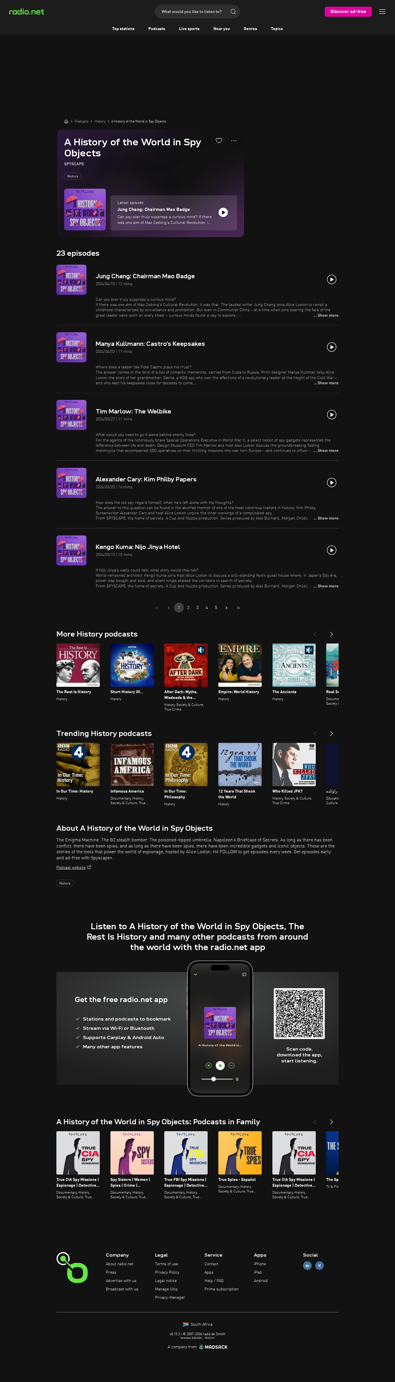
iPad (258, 1272)
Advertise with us (121, 1281)
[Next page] (226, 608)
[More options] (233, 140)
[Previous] (315, 632)
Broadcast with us (122, 1289)
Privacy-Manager (170, 1298)
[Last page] (238, 608)
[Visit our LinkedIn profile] (307, 1266)
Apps (208, 1272)
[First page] (157, 608)
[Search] (233, 11)
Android (261, 1281)
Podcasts (156, 29)
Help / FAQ (214, 1281)
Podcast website (71, 868)
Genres (250, 29)
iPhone (260, 1264)
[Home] (66, 121)
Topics (277, 29)
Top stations (123, 29)
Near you (221, 29)
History (72, 176)
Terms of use (166, 1264)
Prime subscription (221, 1289)
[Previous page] (168, 608)
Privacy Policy (167, 1272)
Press (111, 1272)
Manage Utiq (166, 1289)
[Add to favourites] (219, 140)
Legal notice (166, 1281)
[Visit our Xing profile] (319, 1266)
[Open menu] (382, 11)
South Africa (201, 1324)
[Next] (332, 632)
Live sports (189, 29)
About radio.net (119, 1264)
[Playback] (223, 212)
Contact (211, 1264)
